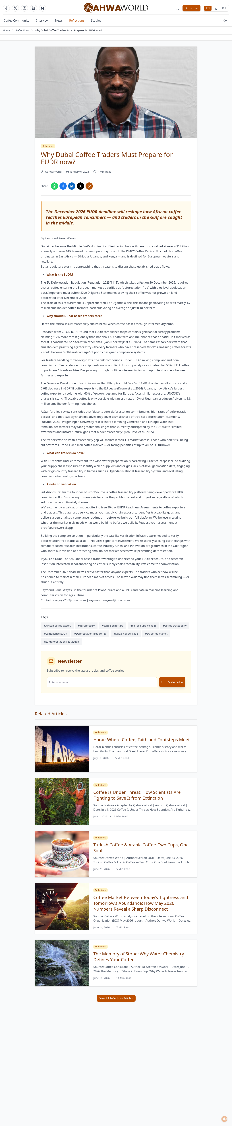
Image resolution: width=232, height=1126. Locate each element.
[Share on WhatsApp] (54, 186)
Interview (42, 20)
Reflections (76, 20)
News (59, 20)
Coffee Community (16, 20)
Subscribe (191, 8)
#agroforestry (86, 625)
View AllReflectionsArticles (116, 998)
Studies (96, 20)
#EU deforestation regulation (61, 641)
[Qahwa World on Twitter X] (15, 8)
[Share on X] (80, 186)
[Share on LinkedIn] (71, 186)
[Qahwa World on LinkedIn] (33, 8)
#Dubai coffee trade (126, 633)
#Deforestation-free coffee (90, 633)
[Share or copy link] (89, 186)
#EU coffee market (156, 633)
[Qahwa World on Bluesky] (42, 8)
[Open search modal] (177, 8)
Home (6, 30)
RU (224, 8)
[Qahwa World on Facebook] (6, 8)
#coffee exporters (112, 625)
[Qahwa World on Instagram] (24, 8)
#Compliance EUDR (55, 633)
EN (208, 8)
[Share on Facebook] (63, 186)
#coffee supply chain (143, 625)
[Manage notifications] (224, 1119)
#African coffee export (57, 625)
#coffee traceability (175, 625)
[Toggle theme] (225, 20)
